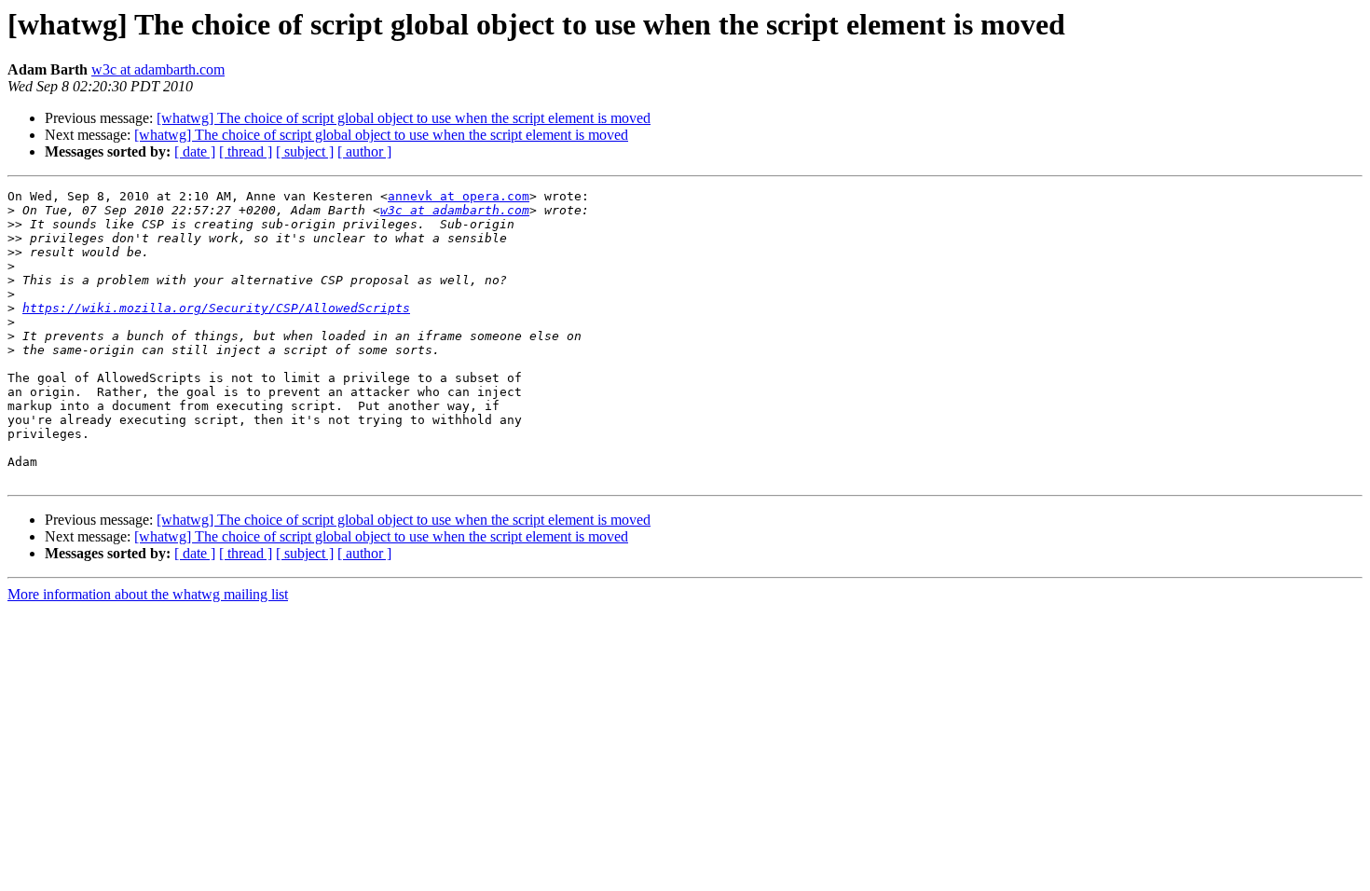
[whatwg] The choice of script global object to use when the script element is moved (404, 118)
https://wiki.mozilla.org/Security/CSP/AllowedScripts (216, 308)
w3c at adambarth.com (158, 69)
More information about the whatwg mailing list (147, 594)
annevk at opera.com (458, 196)
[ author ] (364, 151)
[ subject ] (305, 151)
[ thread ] (245, 151)
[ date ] (194, 151)
